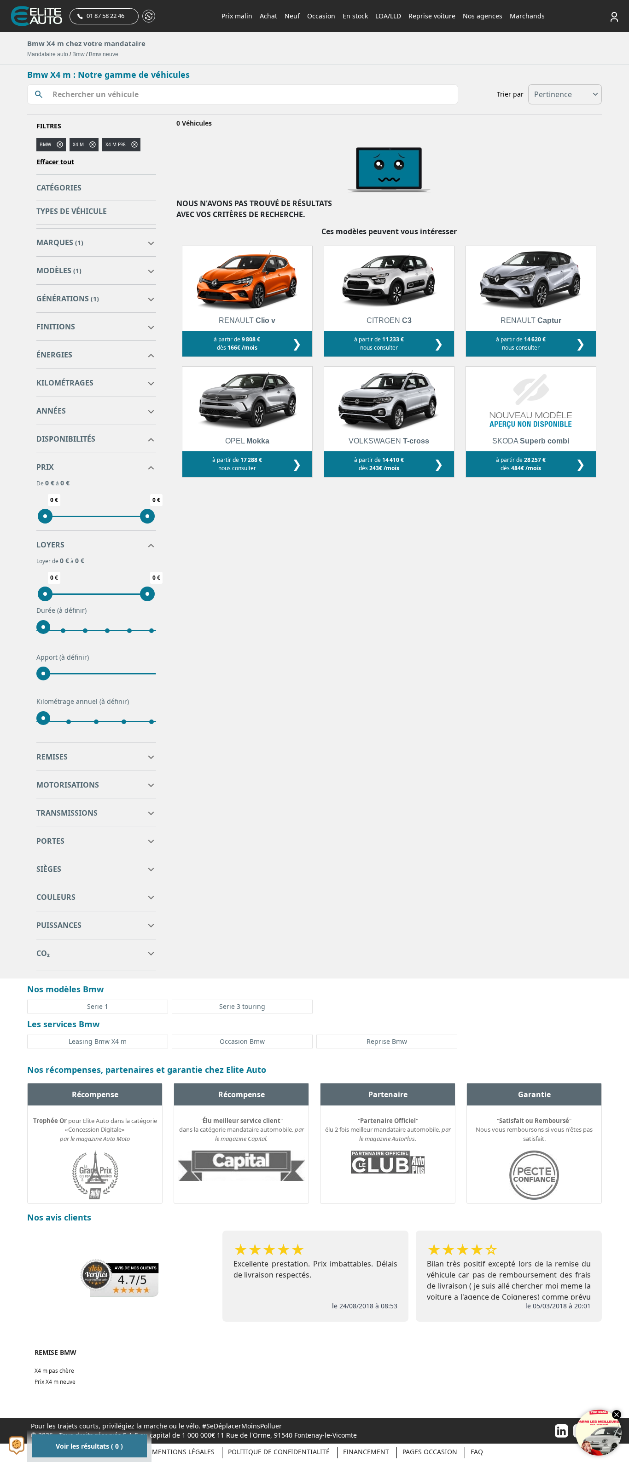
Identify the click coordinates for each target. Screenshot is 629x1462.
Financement (366, 1451)
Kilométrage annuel (82, 701)
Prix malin (236, 16)
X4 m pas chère (54, 1371)
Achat (268, 16)
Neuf (292, 16)
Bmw (78, 54)
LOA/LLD (388, 16)
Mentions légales (183, 1451)
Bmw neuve (103, 54)
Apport (62, 657)
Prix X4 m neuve (55, 1382)
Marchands (527, 16)
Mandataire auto (47, 54)
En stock (355, 16)
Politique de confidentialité (279, 1451)
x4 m (78, 144)
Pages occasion (429, 1451)
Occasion (321, 16)
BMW (45, 144)
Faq (477, 1451)
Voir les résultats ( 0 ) (89, 1446)
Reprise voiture (431, 16)
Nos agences (482, 16)
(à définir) (72, 610)
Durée (61, 610)
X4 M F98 (115, 144)
